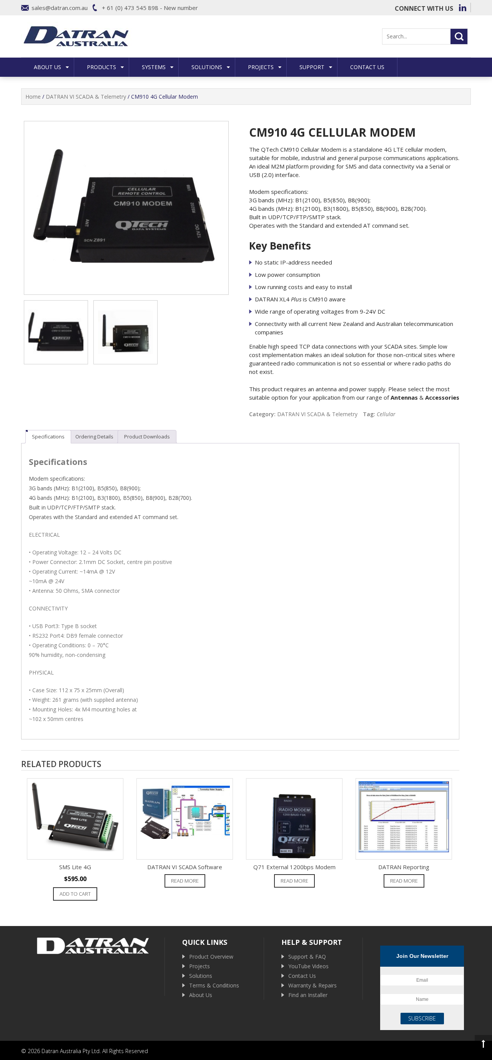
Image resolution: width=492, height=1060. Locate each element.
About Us (47, 67)
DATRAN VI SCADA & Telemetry (86, 96)
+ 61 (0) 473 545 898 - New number (150, 8)
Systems (154, 67)
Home (33, 96)
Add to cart (75, 893)
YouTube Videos (308, 966)
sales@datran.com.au (60, 8)
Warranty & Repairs (312, 985)
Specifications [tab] (48, 436)
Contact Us (367, 67)
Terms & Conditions (214, 985)
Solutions (206, 67)
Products (101, 67)
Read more (185, 880)
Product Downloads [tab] (147, 436)
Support (311, 67)
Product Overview (211, 956)
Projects (261, 67)
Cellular (386, 414)
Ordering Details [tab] (94, 436)
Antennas (404, 397)
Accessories (442, 397)
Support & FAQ (307, 956)
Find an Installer (307, 995)
